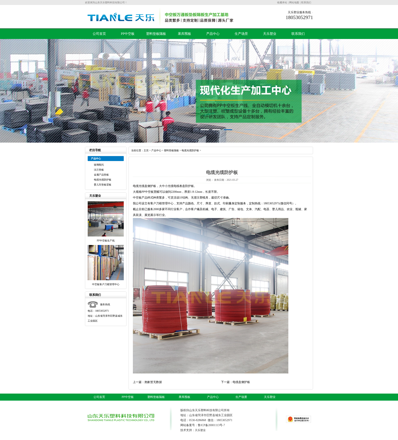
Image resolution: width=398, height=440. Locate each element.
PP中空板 (128, 33)
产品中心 (213, 33)
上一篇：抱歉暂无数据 (147, 382)
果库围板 (184, 33)
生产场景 (241, 33)
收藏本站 (282, 2)
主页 (146, 150)
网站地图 (294, 2)
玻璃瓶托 (99, 164)
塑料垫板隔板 (156, 33)
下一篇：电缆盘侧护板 (235, 382)
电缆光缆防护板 (102, 179)
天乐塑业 (269, 33)
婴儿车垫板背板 (102, 184)
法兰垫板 (99, 169)
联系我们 (306, 2)
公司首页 (99, 33)
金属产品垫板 (101, 174)
